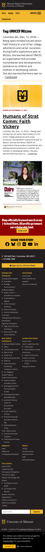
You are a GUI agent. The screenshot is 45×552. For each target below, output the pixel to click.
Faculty (24, 449)
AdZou (6, 347)
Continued (11, 77)
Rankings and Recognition (11, 472)
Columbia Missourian (11, 350)
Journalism (7, 281)
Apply (10, 13)
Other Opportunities (9, 431)
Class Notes (26, 352)
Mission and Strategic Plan (11, 478)
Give (4, 13)
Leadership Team (7, 469)
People (25, 446)
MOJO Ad (7, 361)
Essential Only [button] (9, 546)
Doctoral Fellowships (11, 312)
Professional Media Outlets (11, 344)
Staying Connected (28, 366)
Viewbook (6, 19)
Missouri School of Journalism (19, 4)
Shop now (22, 230)
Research (5, 446)
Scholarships (6, 321)
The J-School (7, 463)
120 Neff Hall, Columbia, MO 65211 (19, 256)
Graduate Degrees (8, 290)
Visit (18, 13)
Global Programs (7, 375)
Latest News (26, 276)
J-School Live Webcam (29, 284)
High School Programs (9, 323)
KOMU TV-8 (8, 355)
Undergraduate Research (10, 454)
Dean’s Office (6, 466)
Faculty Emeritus (28, 451)
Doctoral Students (28, 460)
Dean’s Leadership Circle (30, 344)
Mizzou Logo (4, 5)
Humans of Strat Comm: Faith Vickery (21, 121)
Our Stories (27, 273)
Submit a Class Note (31, 355)
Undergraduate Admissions (11, 318)
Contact (4, 506)
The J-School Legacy (8, 475)
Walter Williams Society (32, 350)
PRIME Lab (5, 451)
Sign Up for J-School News (23, 265)
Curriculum (5, 315)
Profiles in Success (28, 358)
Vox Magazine (9, 372)
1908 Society (28, 347)
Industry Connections (9, 500)
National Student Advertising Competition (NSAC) (11, 366)
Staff (23, 457)
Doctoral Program (10, 309)
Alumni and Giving (30, 338)
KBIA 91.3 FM (8, 352)
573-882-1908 (9, 259)
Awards (4, 480)
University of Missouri (15, 6)
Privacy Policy (8, 541)
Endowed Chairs (27, 454)
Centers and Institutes (9, 378)
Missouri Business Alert (12, 358)
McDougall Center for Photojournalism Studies (11, 389)
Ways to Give (26, 341)
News (4, 449)
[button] (25, 546)
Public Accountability (9, 503)
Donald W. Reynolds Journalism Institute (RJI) (11, 419)
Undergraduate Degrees (10, 279)
